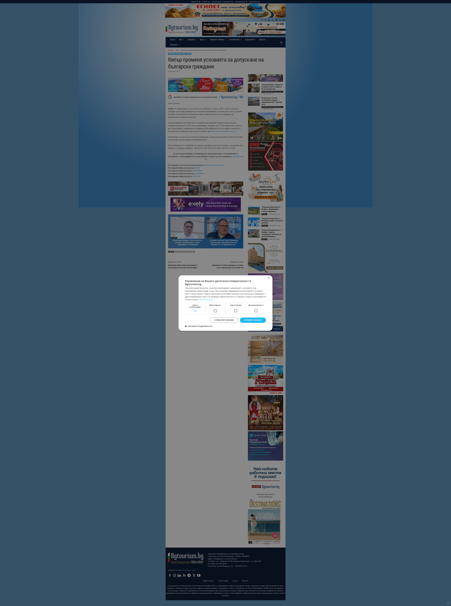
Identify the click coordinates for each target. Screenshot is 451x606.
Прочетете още (205, 299)
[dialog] (225, 303)
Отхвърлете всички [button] (224, 320)
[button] (198, 326)
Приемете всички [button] (253, 320)
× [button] (269, 278)
